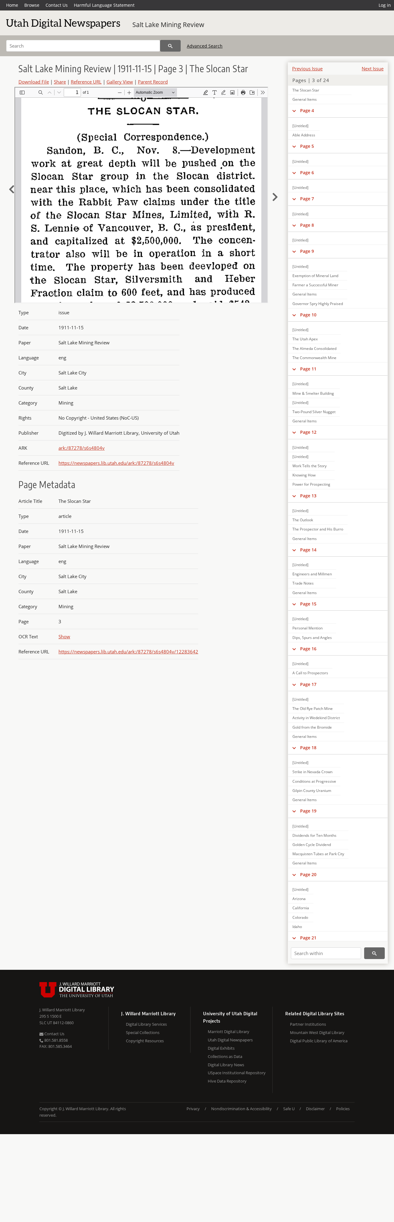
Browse (31, 5)
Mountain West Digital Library (317, 1032)
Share (60, 82)
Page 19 (308, 811)
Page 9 (307, 251)
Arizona (299, 898)
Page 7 (307, 199)
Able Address (303, 135)
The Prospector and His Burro (317, 529)
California (300, 908)
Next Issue (373, 68)
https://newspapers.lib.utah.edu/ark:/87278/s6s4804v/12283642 (128, 651)
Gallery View (120, 82)
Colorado (300, 917)
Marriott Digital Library (228, 1031)
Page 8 (307, 225)
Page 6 (307, 172)
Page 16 (308, 649)
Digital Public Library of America (319, 1041)
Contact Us (57, 5)
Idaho (297, 926)
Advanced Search (205, 46)
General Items (304, 99)
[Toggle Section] (294, 110)
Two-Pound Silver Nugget (314, 411)
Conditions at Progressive (314, 781)
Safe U (289, 1108)
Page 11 (308, 369)
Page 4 (307, 110)
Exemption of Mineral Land (315, 275)
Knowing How (304, 475)
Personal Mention (307, 628)
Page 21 (308, 938)
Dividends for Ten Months (314, 835)
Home (12, 5)
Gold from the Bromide (312, 727)
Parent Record (153, 82)
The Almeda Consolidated (314, 348)
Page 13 (308, 496)
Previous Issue (307, 68)
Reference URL (86, 82)
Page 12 (308, 432)
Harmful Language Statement (104, 5)
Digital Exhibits (221, 1048)
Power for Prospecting (311, 484)
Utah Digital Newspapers (230, 1040)
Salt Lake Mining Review (168, 24)
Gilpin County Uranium (311, 790)
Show (64, 636)
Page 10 (308, 315)
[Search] (170, 46)
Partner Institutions (308, 1024)
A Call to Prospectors (310, 673)
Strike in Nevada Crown (312, 771)
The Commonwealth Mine (314, 357)
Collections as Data (225, 1056)
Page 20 (308, 874)
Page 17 (308, 684)
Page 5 (307, 146)
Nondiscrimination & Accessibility (241, 1108)
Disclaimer (315, 1108)
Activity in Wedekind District (316, 717)
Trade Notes (303, 583)
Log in (385, 5)
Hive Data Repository (227, 1081)
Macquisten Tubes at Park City (318, 853)
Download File (33, 82)
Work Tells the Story (309, 465)
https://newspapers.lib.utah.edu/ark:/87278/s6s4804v (116, 463)
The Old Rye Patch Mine (312, 708)
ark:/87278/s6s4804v (81, 448)
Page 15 (308, 604)
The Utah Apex (305, 339)
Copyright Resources (145, 1041)
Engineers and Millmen (312, 574)
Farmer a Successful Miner (315, 285)
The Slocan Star (305, 90)
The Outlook (302, 520)
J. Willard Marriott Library (62, 1009)
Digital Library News (226, 1064)
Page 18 (308, 747)
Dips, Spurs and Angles (312, 637)
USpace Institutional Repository (237, 1072)
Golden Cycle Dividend (311, 844)
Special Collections (142, 1032)
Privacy (193, 1108)
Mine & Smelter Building (313, 393)
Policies (343, 1108)
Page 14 (308, 550)
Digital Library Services (146, 1024)
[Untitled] (300, 125)
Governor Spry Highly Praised (317, 303)
